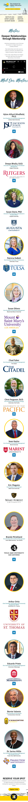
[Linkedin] (14, 131)
